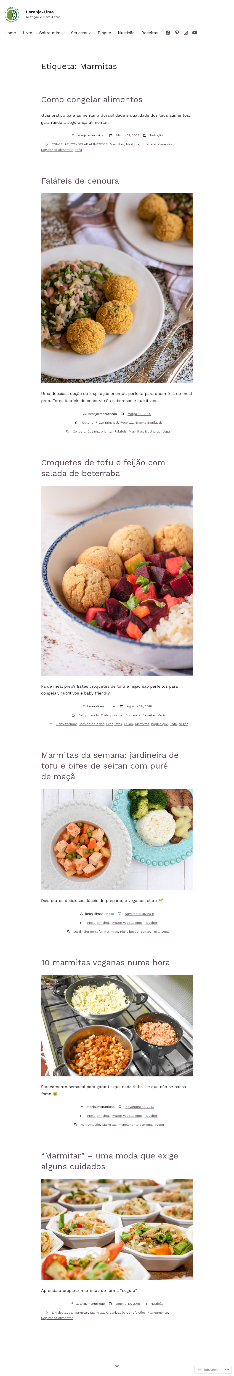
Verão (162, 715)
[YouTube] (194, 33)
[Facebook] (168, 33)
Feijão (128, 724)
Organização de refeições (126, 1312)
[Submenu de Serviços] (89, 32)
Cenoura (79, 431)
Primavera (133, 715)
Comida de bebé (91, 724)
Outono (87, 422)
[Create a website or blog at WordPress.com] (117, 1365)
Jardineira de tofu (88, 931)
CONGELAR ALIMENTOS (89, 144)
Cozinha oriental (100, 431)
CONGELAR (60, 144)
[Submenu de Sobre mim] (63, 32)
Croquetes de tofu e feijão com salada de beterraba (103, 468)
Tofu (78, 150)
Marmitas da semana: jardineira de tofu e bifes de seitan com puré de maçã (110, 765)
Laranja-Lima (40, 11)
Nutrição (156, 135)
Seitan (145, 931)
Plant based (129, 931)
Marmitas (117, 144)
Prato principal (107, 422)
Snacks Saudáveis (148, 422)
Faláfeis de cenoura (80, 181)
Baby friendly (88, 715)
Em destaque (62, 1312)
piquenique (159, 724)
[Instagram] (186, 33)
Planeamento (158, 1312)
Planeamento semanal (135, 1124)
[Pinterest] (177, 33)
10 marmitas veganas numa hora (105, 962)
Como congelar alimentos (92, 99)
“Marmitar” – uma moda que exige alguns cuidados (109, 1161)
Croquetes (114, 724)
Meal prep (133, 144)
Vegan (167, 431)
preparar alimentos (158, 144)
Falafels (120, 431)
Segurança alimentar (57, 150)
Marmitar (81, 1312)
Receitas (126, 422)
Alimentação (90, 1124)
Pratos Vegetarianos (127, 922)
